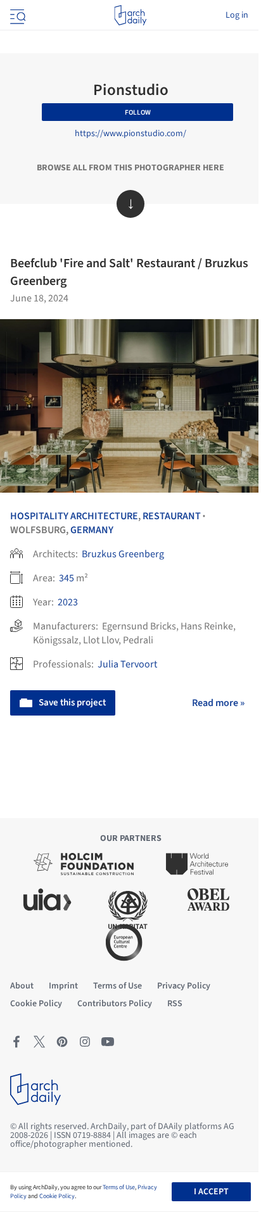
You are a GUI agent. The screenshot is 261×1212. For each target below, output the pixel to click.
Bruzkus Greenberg (123, 554)
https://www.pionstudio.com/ (130, 133)
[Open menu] (16, 15)
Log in (237, 15)
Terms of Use (119, 1187)
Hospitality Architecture (74, 516)
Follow (138, 112)
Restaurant (172, 516)
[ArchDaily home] (130, 15)
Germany (91, 530)
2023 (68, 602)
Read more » (218, 703)
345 (66, 578)
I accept (211, 1191)
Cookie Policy (57, 1196)
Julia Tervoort (127, 664)
